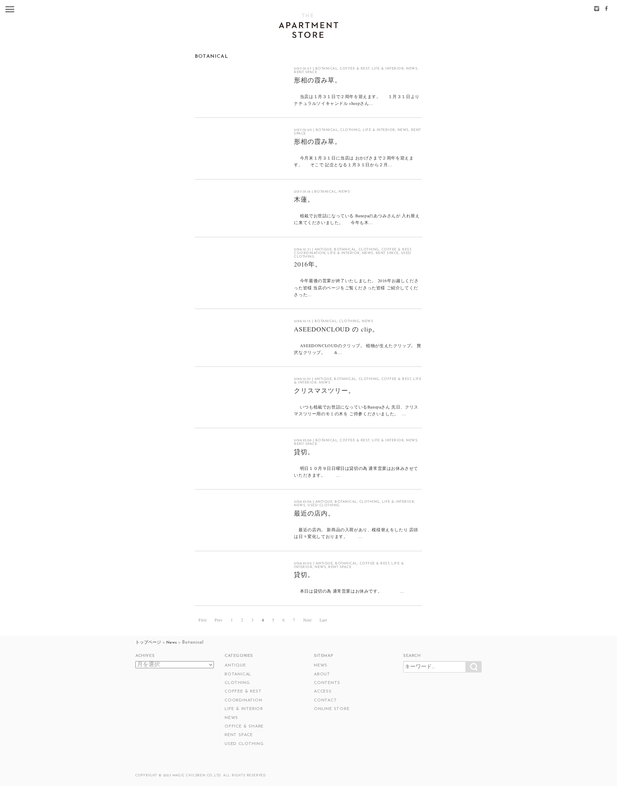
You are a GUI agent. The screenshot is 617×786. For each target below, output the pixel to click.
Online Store (332, 709)
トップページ (148, 642)
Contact (325, 700)
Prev (218, 620)
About (322, 674)
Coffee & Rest (355, 69)
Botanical (326, 69)
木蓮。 (304, 199)
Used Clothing (323, 505)
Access (323, 691)
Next (307, 620)
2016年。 (307, 264)
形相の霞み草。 (317, 80)
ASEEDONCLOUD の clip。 (336, 329)
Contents (327, 683)
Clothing (350, 130)
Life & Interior (388, 69)
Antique (323, 250)
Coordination (309, 253)
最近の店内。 (314, 513)
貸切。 (304, 451)
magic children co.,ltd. (197, 775)
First (202, 620)
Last (323, 620)
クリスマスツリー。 (324, 390)
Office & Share (244, 726)
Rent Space (305, 72)
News (411, 69)
